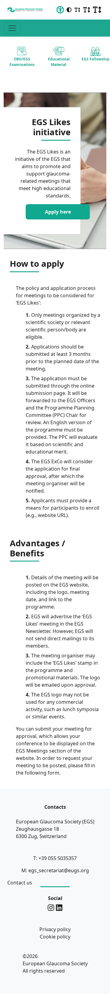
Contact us (19, 882)
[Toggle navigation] (12, 28)
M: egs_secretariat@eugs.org (55, 870)
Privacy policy (55, 929)
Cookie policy (55, 936)
